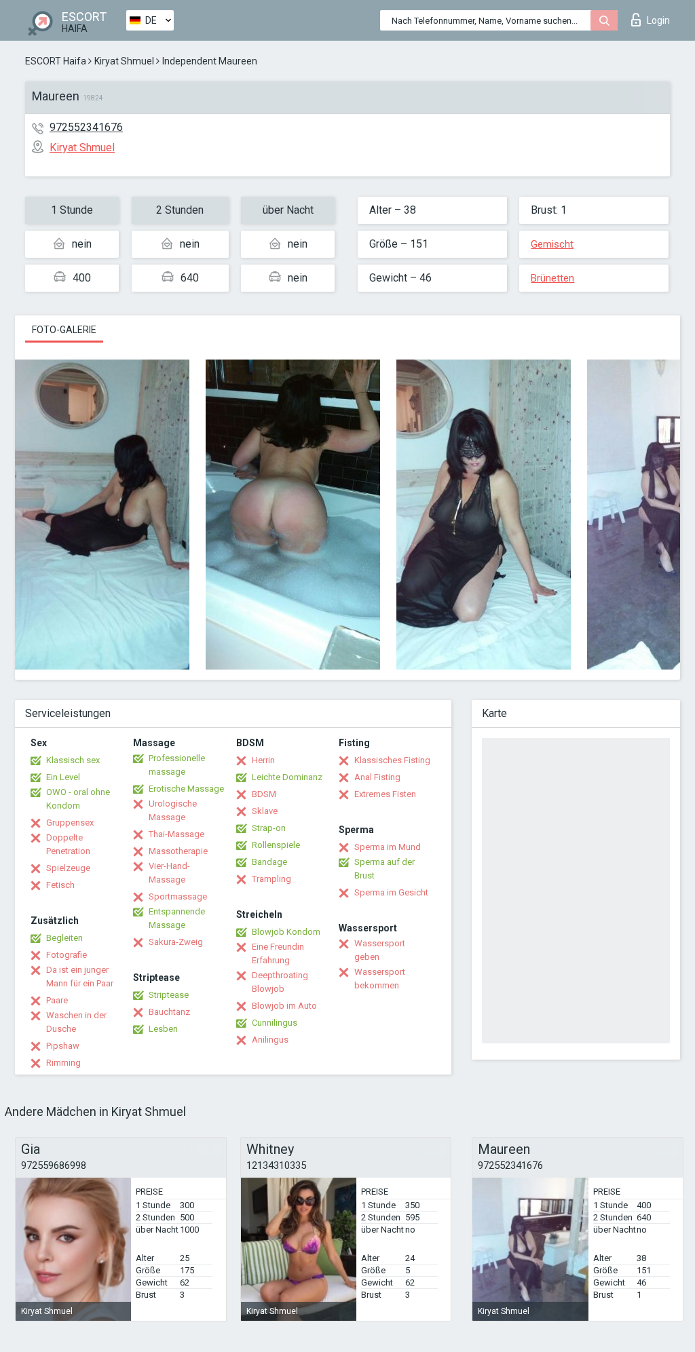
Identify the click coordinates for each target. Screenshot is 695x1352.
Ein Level (63, 777)
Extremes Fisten (385, 794)
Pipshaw (62, 1046)
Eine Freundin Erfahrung (278, 953)
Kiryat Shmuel (124, 61)
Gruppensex (70, 822)
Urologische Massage (173, 810)
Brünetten (552, 278)
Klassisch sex (73, 760)
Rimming (63, 1063)
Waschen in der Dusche (76, 1022)
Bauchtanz (169, 1012)
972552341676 (86, 127)
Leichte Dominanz (287, 777)
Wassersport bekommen (379, 978)
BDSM (264, 794)
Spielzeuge (68, 868)
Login (658, 20)
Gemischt (552, 244)
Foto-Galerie (64, 329)
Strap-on (269, 828)
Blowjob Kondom (286, 932)
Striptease (169, 995)
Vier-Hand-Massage (169, 873)
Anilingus (270, 1040)
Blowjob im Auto (284, 1006)
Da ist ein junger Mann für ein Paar (79, 976)
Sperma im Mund (387, 847)
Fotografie (66, 955)
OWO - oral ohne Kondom (78, 799)
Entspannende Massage (177, 918)
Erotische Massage (186, 789)
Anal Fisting (377, 777)
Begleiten (64, 938)
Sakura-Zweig (176, 942)
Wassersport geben (379, 950)
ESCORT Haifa (55, 61)
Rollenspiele (276, 845)
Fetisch (60, 885)
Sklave (265, 811)
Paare (57, 1000)
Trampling (271, 879)
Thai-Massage (176, 834)
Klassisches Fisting (392, 760)
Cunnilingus (274, 1023)
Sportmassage (178, 896)
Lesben (163, 1029)
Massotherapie (178, 851)
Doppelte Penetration (68, 844)
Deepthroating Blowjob (280, 982)
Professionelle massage (177, 765)
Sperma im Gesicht (391, 892)
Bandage (269, 862)
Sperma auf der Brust (384, 869)
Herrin (263, 760)
